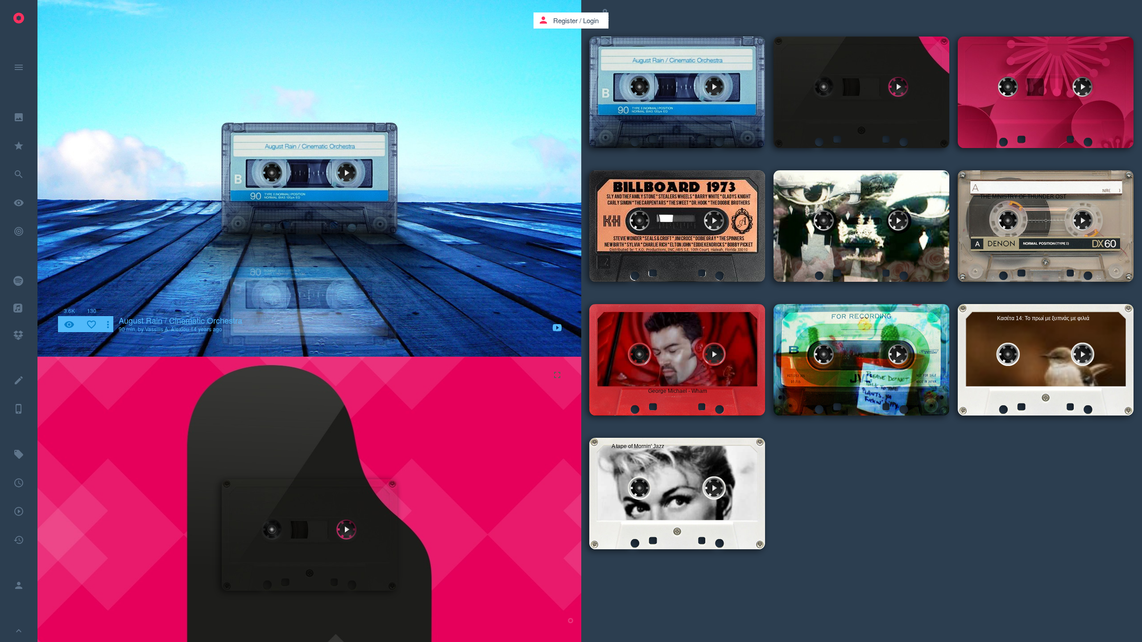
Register (565, 20)
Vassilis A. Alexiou (167, 329)
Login (591, 20)
